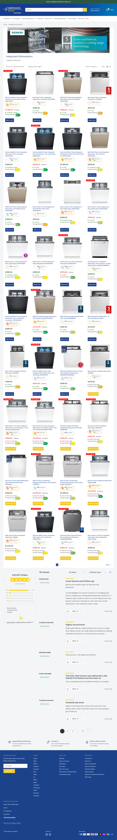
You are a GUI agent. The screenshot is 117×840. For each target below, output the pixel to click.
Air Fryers (62, 766)
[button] (12, 105)
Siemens (36, 793)
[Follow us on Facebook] (46, 834)
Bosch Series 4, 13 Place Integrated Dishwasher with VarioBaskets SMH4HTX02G (98, 537)
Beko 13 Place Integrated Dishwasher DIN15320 (99, 372)
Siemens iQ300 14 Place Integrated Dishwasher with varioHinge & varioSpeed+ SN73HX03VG (16, 318)
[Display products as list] (110, 66)
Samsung (36, 787)
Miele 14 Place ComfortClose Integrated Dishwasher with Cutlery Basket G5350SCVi (71, 482)
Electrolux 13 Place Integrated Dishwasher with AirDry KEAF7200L (44, 98)
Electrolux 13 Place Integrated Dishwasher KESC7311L (97, 427)
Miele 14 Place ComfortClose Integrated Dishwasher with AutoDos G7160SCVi (44, 482)
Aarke (35, 758)
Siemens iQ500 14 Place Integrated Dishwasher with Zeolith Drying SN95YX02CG (16, 99)
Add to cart (9, 120)
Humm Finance (64, 761)
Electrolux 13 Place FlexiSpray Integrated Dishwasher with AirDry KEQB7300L (71, 427)
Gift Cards (88, 777)
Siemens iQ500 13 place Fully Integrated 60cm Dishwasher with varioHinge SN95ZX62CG (43, 373)
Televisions (62, 764)
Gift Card (81, 18)
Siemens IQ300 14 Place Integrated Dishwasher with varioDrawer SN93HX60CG (43, 537)
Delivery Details (90, 769)
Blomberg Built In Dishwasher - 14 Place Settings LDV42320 (98, 317)
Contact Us (88, 758)
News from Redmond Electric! (94, 774)
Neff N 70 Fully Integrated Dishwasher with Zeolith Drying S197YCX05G (45, 317)
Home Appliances (28, 18)
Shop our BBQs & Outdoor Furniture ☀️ (58, 1)
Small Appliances (59, 18)
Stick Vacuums (64, 769)
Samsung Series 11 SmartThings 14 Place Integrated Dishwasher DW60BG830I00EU (71, 537)
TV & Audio (16, 18)
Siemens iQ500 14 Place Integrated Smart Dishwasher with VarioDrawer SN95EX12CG (44, 154)
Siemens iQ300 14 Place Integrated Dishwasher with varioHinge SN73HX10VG (16, 154)
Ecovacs (36, 769)
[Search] (85, 10)
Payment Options (90, 764)
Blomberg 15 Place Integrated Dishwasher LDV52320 (97, 98)
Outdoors (6, 18)
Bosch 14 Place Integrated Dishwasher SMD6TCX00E (100, 481)
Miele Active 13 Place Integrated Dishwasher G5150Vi (15, 536)
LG (34, 777)
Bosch (35, 764)
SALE (87, 18)
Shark (35, 790)
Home (5, 24)
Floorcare (48, 18)
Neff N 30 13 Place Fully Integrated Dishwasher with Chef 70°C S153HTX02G (98, 154)
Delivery (61, 758)
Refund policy (89, 772)
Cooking (39, 18)
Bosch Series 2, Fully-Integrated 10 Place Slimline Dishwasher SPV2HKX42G (43, 208)
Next (107, 565)
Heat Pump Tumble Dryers (67, 772)
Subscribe (9, 771)
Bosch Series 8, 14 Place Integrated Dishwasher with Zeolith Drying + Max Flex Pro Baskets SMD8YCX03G (45, 427)
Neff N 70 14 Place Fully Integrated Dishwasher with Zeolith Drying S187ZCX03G (16, 208)
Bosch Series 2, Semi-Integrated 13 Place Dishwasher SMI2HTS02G (71, 208)
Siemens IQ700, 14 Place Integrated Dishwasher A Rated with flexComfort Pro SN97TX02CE (72, 154)
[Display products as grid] (107, 66)
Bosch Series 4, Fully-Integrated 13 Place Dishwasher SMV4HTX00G (16, 262)
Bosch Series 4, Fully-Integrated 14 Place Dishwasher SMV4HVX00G (43, 262)
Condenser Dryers (65, 774)
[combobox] (54, 10)
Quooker (36, 795)
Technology (72, 18)
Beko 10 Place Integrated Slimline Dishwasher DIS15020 (15, 372)
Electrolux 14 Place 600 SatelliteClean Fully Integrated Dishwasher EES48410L (17, 482)
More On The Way (93, 394)
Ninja (35, 782)
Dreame (36, 766)
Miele (35, 780)
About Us (88, 761)
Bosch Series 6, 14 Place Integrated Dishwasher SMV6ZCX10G (71, 262)
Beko (35, 761)
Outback (36, 785)
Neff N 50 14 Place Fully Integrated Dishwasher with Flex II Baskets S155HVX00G (71, 99)
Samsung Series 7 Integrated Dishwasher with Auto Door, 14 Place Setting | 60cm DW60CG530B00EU (99, 263)
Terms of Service (90, 766)
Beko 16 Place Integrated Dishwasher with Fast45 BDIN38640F (72, 317)
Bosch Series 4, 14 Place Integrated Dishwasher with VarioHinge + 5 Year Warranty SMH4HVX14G (16, 427)
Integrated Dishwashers (15, 24)
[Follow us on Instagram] (50, 834)
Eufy (34, 772)
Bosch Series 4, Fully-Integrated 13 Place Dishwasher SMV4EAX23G (98, 208)
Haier (35, 774)
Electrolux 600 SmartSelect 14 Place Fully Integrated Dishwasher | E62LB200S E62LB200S (71, 373)
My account (94, 10)
